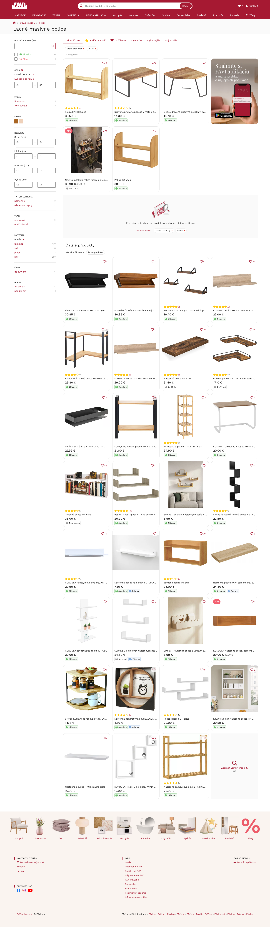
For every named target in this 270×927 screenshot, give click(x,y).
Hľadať (185, 6)
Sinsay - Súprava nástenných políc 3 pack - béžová (192, 514)
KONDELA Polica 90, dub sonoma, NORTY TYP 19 (239, 310)
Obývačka (166, 838)
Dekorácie (40, 838)
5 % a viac (20, 101)
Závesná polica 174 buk (176, 582)
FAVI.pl (162, 914)
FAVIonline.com (25, 914)
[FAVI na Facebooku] (18, 890)
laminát (18, 243)
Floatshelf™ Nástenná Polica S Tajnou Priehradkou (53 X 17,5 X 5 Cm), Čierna (107, 310)
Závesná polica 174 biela (78, 514)
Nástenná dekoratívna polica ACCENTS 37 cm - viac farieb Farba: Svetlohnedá (157, 718)
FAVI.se (209, 914)
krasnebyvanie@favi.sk (32, 862)
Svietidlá (82, 838)
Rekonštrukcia (104, 838)
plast (17, 252)
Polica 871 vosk (122, 180)
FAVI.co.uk (220, 914)
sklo (16, 248)
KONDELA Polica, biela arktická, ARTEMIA (87, 582)
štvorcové (19, 220)
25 (105, 738)
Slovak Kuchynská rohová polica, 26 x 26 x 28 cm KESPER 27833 (101, 718)
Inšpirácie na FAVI (134, 875)
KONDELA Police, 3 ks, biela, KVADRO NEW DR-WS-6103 (145, 786)
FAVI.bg (231, 914)
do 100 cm (20, 271)
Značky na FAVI (133, 871)
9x (179, 307)
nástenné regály (23, 205)
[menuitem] (20, 15)
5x (229, 307)
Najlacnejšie (153, 40)
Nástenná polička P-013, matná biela (85, 786)
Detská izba (208, 838)
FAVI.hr (191, 914)
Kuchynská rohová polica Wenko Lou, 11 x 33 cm (141, 446)
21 (106, 329)
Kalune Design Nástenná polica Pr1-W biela (236, 718)
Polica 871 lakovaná (75, 112)
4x (80, 108)
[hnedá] (16, 121)
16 (254, 329)
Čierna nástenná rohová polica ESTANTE (235, 514)
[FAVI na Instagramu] (24, 890)
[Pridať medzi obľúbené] (204, 62)
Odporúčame (73, 40)
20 (204, 533)
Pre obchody (131, 884)
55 (105, 465)
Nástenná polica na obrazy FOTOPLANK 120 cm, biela (143, 582)
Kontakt (21, 866)
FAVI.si (249, 914)
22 (253, 261)
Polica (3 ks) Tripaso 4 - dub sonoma (134, 514)
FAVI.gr (241, 914)
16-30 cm (19, 286)
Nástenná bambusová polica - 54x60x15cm (187, 786)
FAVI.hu (181, 914)
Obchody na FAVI (134, 866)
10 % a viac (20, 105)
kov (16, 257)
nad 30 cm (20, 291)
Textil (61, 838)
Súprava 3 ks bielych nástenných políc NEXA (139, 650)
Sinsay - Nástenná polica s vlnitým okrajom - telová (192, 650)
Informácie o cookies (136, 897)
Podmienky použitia (135, 893)
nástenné (19, 200)
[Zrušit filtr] (33, 74)
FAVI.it (200, 914)
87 (204, 261)
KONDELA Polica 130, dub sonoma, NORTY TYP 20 (141, 378)
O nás (128, 862)
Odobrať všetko (143, 230)
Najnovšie (136, 40)
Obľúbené (120, 40)
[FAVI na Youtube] (30, 890)
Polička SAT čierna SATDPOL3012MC (85, 446)
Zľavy (250, 838)
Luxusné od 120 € (24, 78)
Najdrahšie (171, 40)
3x (130, 375)
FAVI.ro (171, 914)
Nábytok (19, 838)
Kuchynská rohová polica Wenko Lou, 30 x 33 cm (92, 378)
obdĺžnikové (21, 224)
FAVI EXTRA (131, 888)
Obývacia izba (27, 23)
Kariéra (21, 871)
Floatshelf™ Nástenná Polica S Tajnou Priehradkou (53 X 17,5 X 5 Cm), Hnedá (156, 310)
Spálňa (187, 838)
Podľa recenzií (97, 40)
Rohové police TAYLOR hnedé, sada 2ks (235, 378)
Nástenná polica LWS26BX (178, 378)
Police (42, 23)
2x (130, 715)
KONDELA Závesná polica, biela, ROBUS (87, 650)
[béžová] (21, 121)
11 (254, 465)
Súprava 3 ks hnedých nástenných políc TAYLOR (190, 310)
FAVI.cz (152, 914)
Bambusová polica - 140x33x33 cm (183, 446)
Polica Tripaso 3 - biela (176, 718)
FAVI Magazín (132, 879)
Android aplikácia (246, 862)
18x (130, 511)
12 (155, 329)
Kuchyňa (124, 838)
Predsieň (229, 838)
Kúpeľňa (145, 838)
